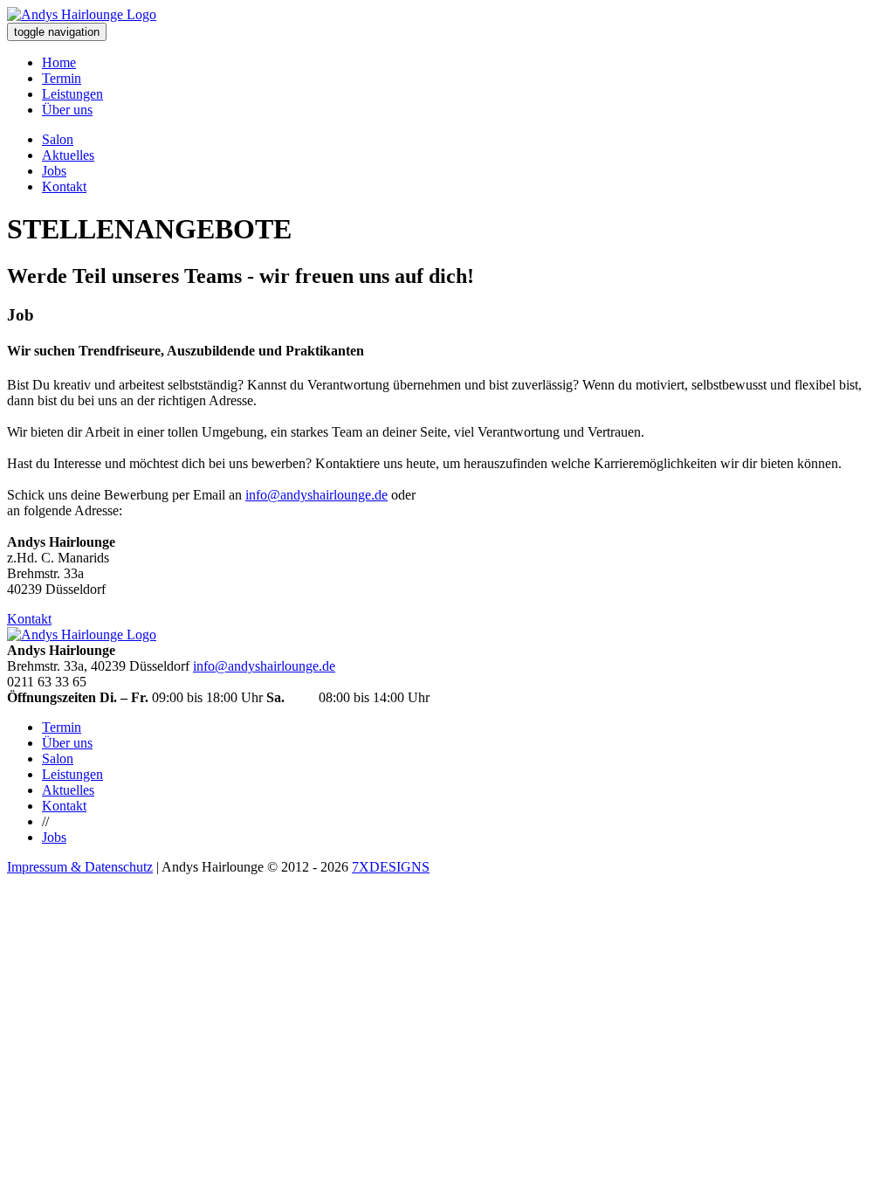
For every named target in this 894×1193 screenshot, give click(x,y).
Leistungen (72, 93)
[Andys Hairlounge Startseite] (81, 14)
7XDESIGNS (391, 866)
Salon (57, 139)
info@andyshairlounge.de (316, 494)
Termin (61, 78)
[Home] (81, 634)
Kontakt (64, 186)
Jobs (54, 170)
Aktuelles (68, 155)
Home (59, 62)
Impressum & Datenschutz (80, 866)
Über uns (67, 109)
